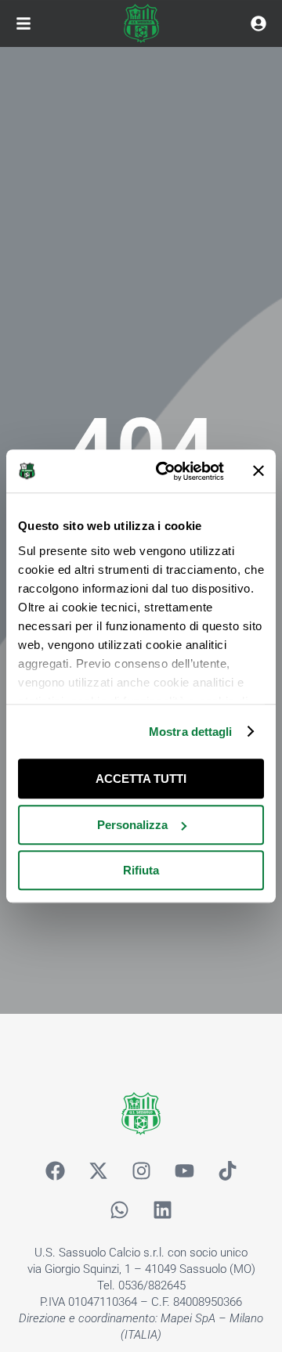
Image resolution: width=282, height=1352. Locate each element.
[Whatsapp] (119, 1209)
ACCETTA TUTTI (141, 778)
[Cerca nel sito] (258, 23)
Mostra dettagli (191, 731)
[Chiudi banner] (258, 471)
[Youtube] (184, 1170)
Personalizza (132, 824)
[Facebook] (54, 1170)
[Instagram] (141, 1170)
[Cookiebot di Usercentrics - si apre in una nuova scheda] (165, 471)
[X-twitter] (98, 1170)
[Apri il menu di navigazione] (23, 23)
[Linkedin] (163, 1209)
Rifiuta (141, 870)
